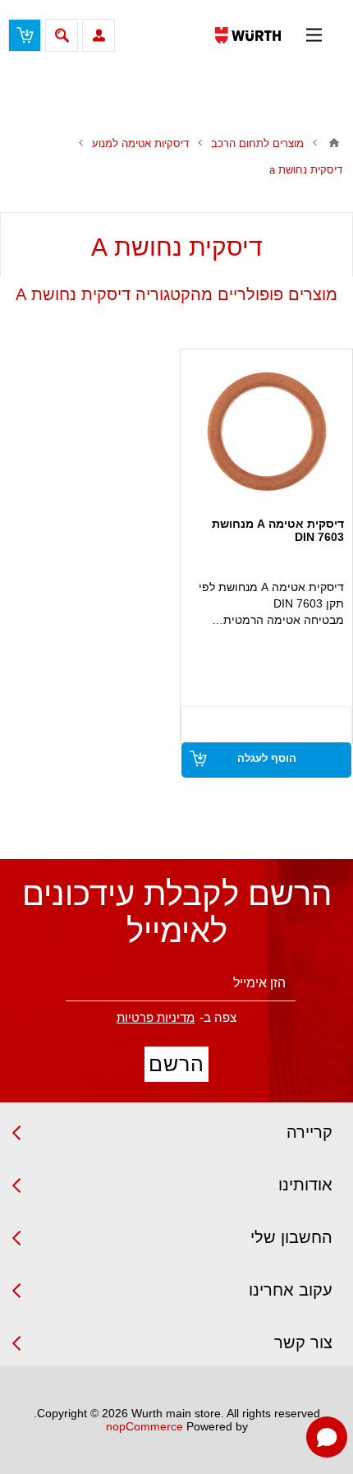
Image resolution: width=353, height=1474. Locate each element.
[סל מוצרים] (24, 35)
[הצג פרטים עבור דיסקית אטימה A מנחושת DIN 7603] (267, 431)
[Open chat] (326, 1437)
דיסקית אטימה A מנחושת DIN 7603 (278, 530)
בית (334, 143)
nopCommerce (144, 1426)
